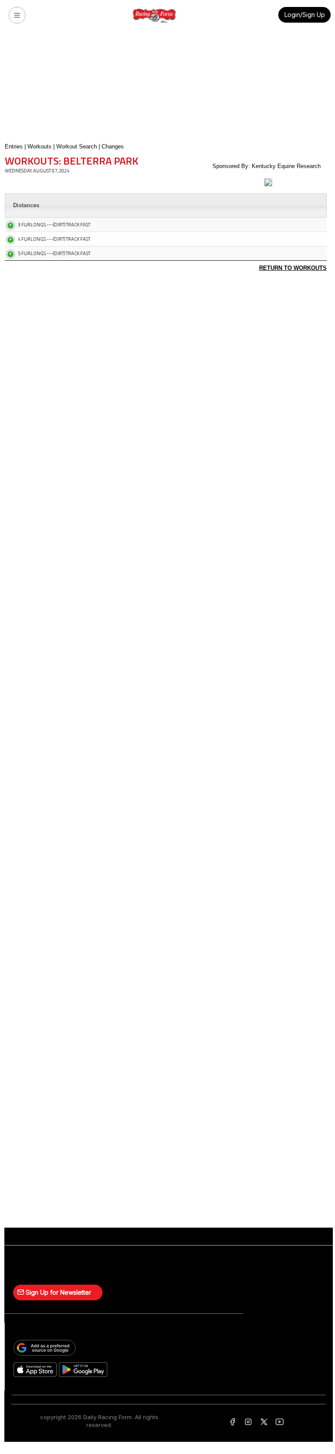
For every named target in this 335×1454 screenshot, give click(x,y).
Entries (14, 146)
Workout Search (76, 146)
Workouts (39, 146)
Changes (113, 146)
